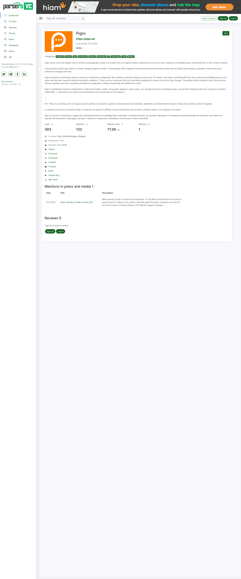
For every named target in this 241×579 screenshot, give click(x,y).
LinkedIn (52, 162)
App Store (53, 179)
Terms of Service (8, 64)
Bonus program (7, 81)
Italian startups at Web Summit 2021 (76, 202)
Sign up (223, 18)
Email (50, 171)
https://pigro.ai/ (85, 38)
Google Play (53, 175)
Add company (209, 18)
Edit (226, 33)
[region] (18, 289)
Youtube (52, 166)
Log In (233, 18)
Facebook (52, 153)
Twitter (51, 149)
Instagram (53, 158)
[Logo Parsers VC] (18, 6)
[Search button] (83, 18)
